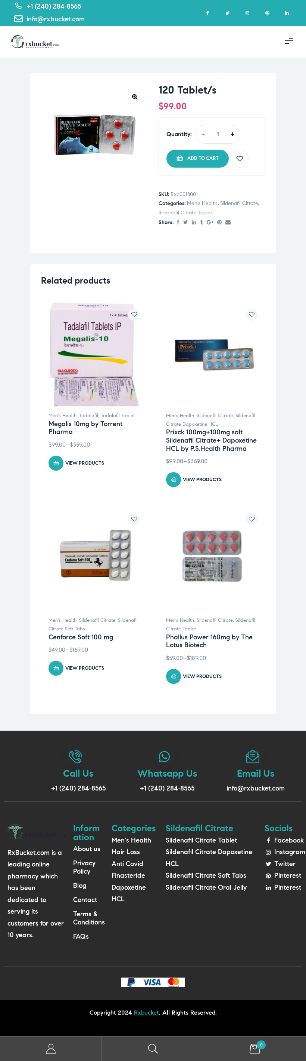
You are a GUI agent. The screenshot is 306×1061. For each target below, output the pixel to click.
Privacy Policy (84, 867)
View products (84, 463)
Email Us (255, 773)
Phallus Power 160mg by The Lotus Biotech (209, 641)
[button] (134, 96)
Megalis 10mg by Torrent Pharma (85, 428)
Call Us (78, 773)
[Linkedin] (287, 13)
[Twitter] (227, 13)
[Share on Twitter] (185, 222)
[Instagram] (247, 13)
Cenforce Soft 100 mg (81, 637)
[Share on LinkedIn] (194, 222)
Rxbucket (146, 1012)
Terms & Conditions (88, 918)
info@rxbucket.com (256, 788)
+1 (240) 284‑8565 (78, 788)
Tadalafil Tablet (118, 416)
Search (153, 1049)
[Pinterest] (267, 13)
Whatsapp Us (167, 773)
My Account (51, 1049)
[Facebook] (208, 13)
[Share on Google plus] (210, 222)
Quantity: (179, 134)
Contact (85, 900)
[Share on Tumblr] (201, 222)
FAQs (81, 936)
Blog (79, 885)
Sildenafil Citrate (239, 203)
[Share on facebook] (178, 222)
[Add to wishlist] (240, 159)
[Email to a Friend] (228, 222)
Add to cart (203, 158)
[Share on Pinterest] (219, 222)
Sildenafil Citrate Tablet (185, 213)
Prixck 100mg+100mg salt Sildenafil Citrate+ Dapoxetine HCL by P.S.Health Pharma (211, 440)
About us (86, 849)
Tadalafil (88, 416)
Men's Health (202, 203)
